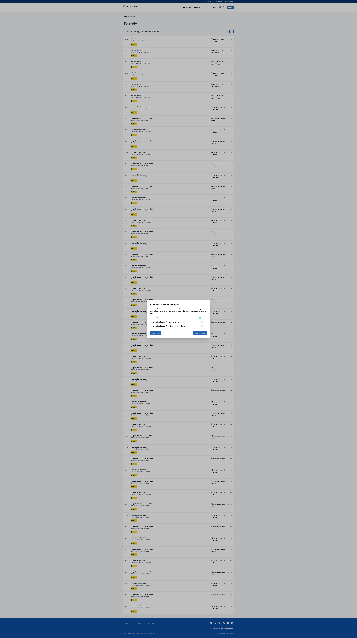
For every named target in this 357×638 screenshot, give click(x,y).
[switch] (201, 318)
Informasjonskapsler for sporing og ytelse (166, 322)
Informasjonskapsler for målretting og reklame (168, 326)
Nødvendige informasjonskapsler (163, 318)
